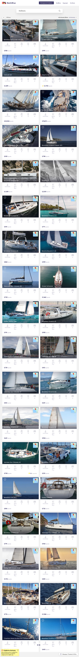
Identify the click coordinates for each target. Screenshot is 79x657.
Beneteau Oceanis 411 (49, 392)
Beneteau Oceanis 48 (11, 603)
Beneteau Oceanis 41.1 (49, 216)
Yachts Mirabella (47, 110)
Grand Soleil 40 (47, 40)
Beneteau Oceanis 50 (49, 427)
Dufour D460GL (47, 497)
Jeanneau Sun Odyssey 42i (13, 286)
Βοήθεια (58, 3)
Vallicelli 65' (8, 75)
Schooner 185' (8, 110)
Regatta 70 (45, 180)
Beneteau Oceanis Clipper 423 (52, 145)
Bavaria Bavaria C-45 (49, 251)
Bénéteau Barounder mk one (13, 40)
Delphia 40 (45, 75)
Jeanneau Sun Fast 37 (49, 357)
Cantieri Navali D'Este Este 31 (13, 145)
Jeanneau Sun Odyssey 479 (51, 533)
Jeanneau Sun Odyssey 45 (12, 357)
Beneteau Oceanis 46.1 (11, 180)
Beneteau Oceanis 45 (11, 251)
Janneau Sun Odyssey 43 (12, 462)
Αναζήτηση (22, 11)
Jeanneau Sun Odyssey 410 (51, 568)
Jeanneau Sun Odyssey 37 (12, 392)
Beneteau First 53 (47, 603)
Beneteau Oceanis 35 (11, 216)
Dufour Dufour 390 (10, 321)
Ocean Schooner (47, 286)
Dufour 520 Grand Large (12, 568)
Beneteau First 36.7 (10, 497)
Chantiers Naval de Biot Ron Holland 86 (17, 638)
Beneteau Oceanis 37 (49, 462)
